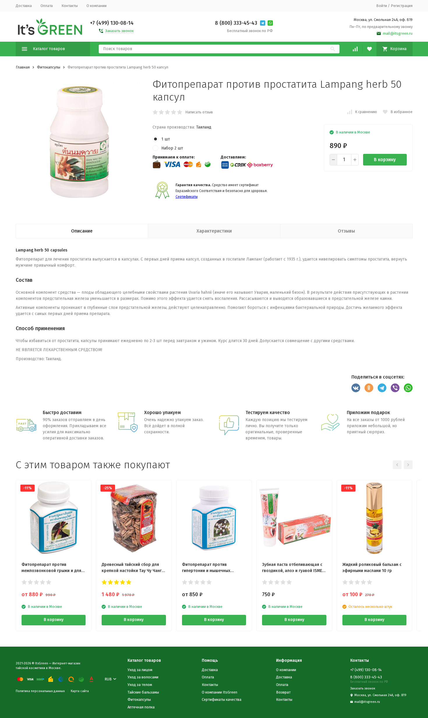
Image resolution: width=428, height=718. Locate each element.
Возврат (283, 692)
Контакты (69, 5)
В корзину (385, 159)
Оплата (46, 5)
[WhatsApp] (408, 387)
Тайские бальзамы (143, 692)
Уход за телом (140, 684)
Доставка (24, 5)
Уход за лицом (140, 670)
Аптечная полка (141, 707)
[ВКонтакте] (355, 387)
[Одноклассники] (369, 387)
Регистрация (402, 5)
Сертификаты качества (221, 699)
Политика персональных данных (40, 691)
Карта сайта (80, 691)
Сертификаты (187, 197)
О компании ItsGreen (219, 692)
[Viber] (395, 387)
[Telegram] (382, 387)
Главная (23, 67)
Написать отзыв (199, 112)
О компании (96, 5)
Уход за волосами (143, 677)
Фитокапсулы (48, 67)
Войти (381, 5)
